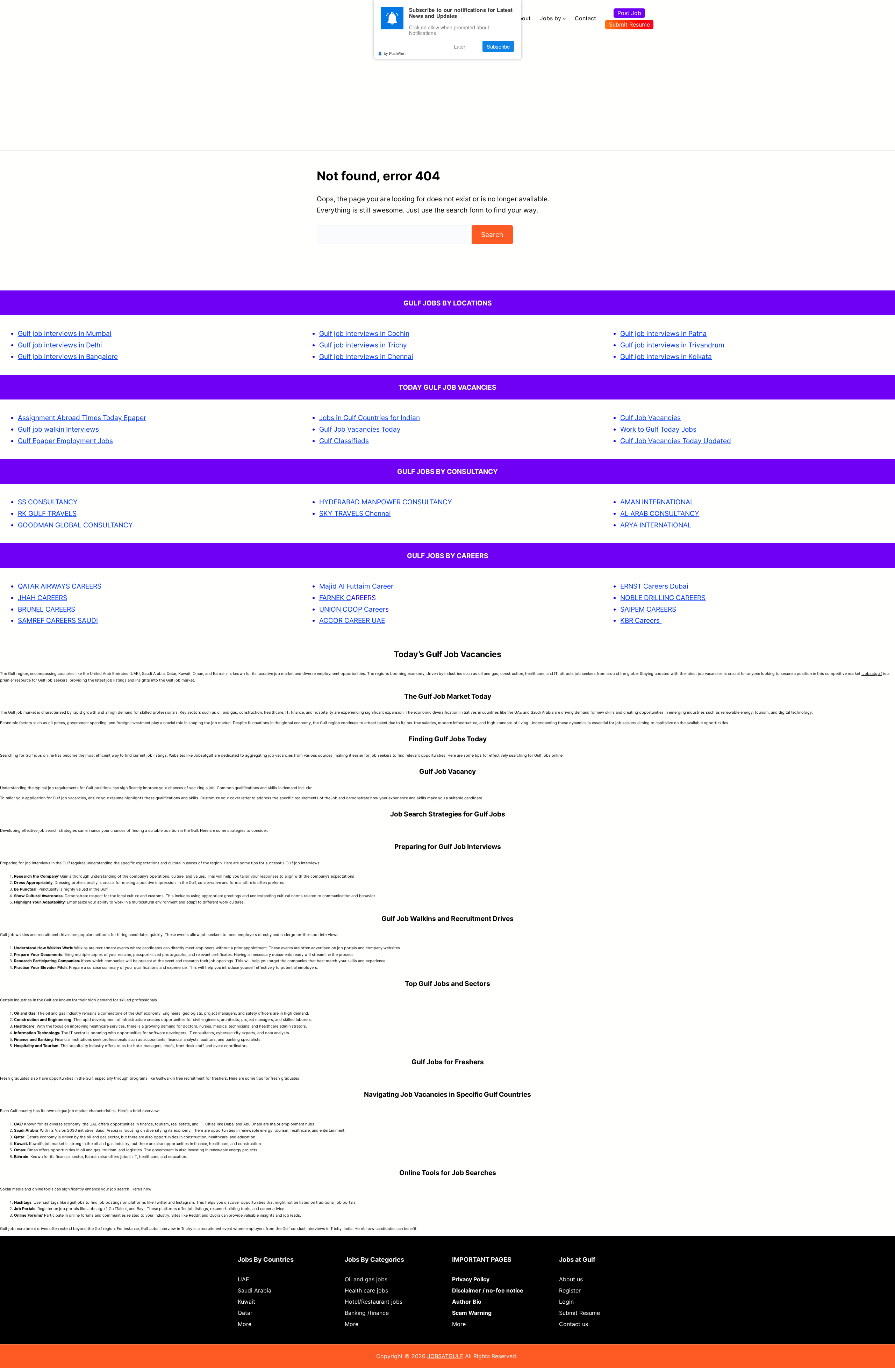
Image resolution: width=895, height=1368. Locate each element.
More (244, 1323)
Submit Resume (629, 24)
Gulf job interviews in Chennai (366, 356)
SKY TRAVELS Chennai (355, 513)
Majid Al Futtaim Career (356, 586)
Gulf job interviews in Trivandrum (672, 345)
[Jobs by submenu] (564, 18)
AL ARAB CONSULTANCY (659, 513)
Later (459, 46)
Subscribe (498, 46)
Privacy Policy (470, 1279)
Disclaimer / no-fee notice (487, 1290)
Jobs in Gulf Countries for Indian (369, 417)
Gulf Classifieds (344, 441)
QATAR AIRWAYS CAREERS (59, 586)
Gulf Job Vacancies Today (360, 429)
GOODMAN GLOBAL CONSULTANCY (75, 525)
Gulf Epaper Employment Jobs (65, 441)
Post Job (629, 12)
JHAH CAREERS (42, 597)
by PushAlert (395, 53)
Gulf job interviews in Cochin (364, 333)
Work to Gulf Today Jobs (658, 429)
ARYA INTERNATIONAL (656, 525)
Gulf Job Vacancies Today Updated (675, 441)
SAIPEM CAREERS (648, 609)
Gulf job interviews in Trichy (363, 345)
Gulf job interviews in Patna (663, 333)
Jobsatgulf (871, 673)
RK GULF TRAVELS (47, 513)
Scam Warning (472, 1312)
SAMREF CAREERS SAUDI (58, 620)
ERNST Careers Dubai (655, 586)
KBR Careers (640, 620)
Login (566, 1301)
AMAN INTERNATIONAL (657, 502)
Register (570, 1290)
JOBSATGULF (445, 1356)
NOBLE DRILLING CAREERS (663, 597)
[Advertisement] (447, 89)
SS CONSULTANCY (48, 502)
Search (492, 234)
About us (571, 1279)
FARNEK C (335, 597)
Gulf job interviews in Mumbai (65, 333)
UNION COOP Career (352, 609)
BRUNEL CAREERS (46, 609)
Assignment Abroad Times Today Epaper (82, 417)
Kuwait (246, 1301)
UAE (243, 1279)
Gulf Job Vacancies (650, 417)
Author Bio (466, 1301)
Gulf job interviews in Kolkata (666, 356)
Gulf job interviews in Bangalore (68, 356)
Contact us (573, 1323)
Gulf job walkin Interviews (58, 429)
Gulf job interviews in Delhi (60, 345)
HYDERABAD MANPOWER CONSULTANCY (385, 502)
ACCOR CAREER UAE (352, 620)
